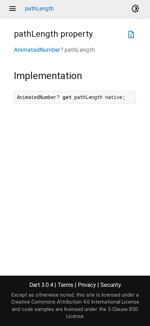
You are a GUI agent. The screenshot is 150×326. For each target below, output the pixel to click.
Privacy (87, 285)
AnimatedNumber (37, 49)
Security (110, 285)
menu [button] (12, 9)
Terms (65, 285)
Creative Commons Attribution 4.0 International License (75, 302)
